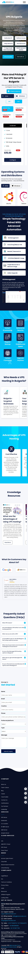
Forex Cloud (4, 850)
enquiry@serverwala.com (8, 920)
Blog (2, 790)
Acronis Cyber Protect (7, 858)
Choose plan (8, 57)
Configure (13, 160)
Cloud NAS (4, 861)
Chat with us (20, 56)
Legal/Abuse (4, 876)
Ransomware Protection (7, 864)
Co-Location (4, 823)
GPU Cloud (4, 847)
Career (3, 794)
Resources (4, 891)
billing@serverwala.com (19, 916)
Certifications (5, 803)
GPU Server (4, 817)
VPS (2, 841)
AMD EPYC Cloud (5, 844)
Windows (17, 186)
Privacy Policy (4, 885)
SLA (2, 879)
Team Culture (5, 787)
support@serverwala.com (8, 914)
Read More (8, 542)
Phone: (3, 713)
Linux (6, 186)
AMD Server (4, 830)
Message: (4, 735)
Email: (3, 699)
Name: (3, 691)
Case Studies (4, 797)
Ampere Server (5, 833)
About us (3, 784)
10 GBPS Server (5, 827)
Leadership (4, 809)
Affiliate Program (5, 894)
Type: (3, 728)
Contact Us (4, 800)
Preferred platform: (7, 720)
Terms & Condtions (6, 882)
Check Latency (15, 91)
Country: (4, 706)
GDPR (2, 888)
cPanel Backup (5, 868)
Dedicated (4, 820)
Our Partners (4, 806)
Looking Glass (4, 897)
